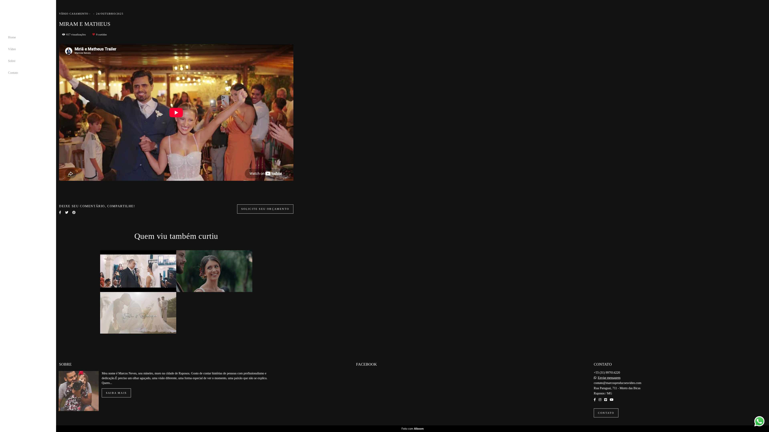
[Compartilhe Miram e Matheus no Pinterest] (73, 212)
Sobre (11, 61)
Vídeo (12, 49)
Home (12, 37)
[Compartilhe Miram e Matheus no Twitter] (66, 212)
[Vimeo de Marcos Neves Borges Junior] (605, 399)
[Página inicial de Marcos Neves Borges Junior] (28, 17)
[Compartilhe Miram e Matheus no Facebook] (60, 212)
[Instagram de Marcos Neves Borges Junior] (600, 399)
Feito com (413, 428)
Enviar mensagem (609, 377)
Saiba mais (116, 392)
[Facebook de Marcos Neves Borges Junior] (595, 399)
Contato (13, 72)
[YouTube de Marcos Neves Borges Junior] (611, 399)
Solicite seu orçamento (265, 208)
